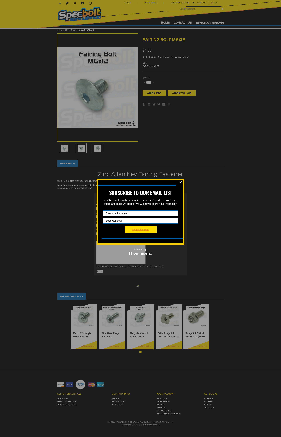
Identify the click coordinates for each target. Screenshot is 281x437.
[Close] (180, 182)
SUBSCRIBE (140, 229)
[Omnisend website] (140, 251)
